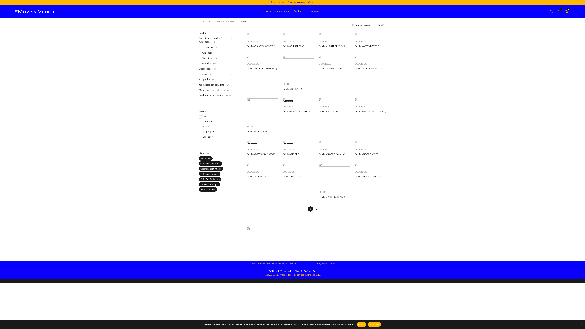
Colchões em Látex (209, 174)
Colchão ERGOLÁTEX (258, 131)
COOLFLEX (208, 121)
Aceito (361, 324)
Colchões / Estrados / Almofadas (221, 21)
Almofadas (208, 52)
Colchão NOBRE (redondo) (332, 154)
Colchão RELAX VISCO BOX (369, 176)
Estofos (203, 74)
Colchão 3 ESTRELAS (293, 46)
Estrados (206, 63)
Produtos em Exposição (211, 95)
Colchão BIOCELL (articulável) (262, 68)
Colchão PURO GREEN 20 (332, 197)
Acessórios (208, 47)
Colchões (207, 58)
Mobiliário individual (210, 90)
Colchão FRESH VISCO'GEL (297, 111)
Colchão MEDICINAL (329, 111)
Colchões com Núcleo (211, 169)
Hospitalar (204, 79)
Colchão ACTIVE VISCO (367, 46)
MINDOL (207, 127)
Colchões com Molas (210, 163)
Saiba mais (374, 324)
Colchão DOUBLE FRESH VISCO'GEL (370, 68)
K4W (318, 275)
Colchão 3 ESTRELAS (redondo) (334, 46)
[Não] (581, 324)
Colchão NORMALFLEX (259, 176)
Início (201, 21)
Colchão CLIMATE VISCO (332, 68)
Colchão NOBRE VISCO (367, 154)
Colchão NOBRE (291, 154)
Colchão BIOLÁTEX (293, 89)
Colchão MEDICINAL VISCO (261, 154)
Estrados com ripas (209, 184)
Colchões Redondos (210, 179)
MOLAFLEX (208, 132)
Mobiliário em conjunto (211, 84)
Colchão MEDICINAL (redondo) (370, 111)
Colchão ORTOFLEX (293, 176)
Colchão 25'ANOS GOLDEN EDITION (262, 46)
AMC (205, 116)
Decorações (205, 68)
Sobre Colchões (207, 189)
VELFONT (208, 137)
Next (322, 209)
